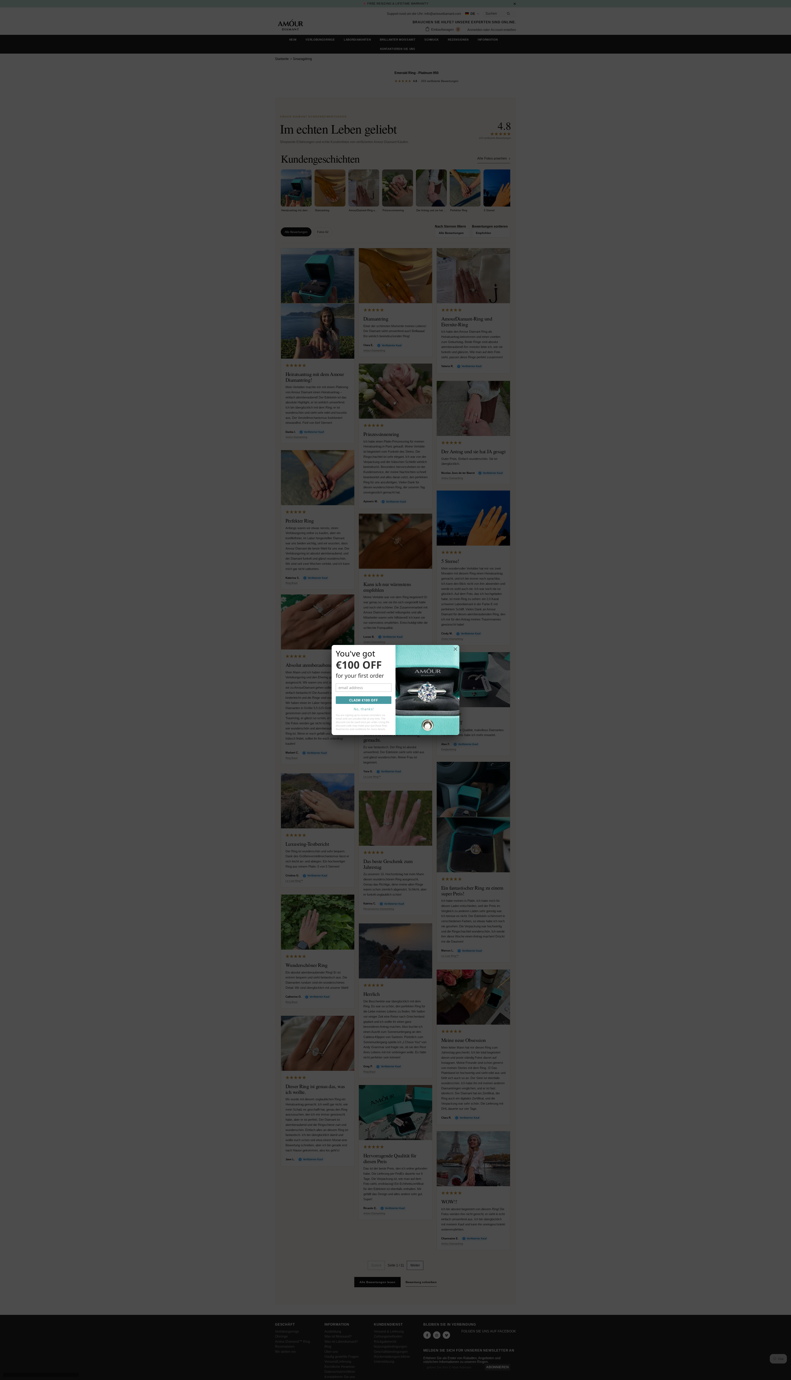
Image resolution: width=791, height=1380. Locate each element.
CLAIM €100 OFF (363, 700)
